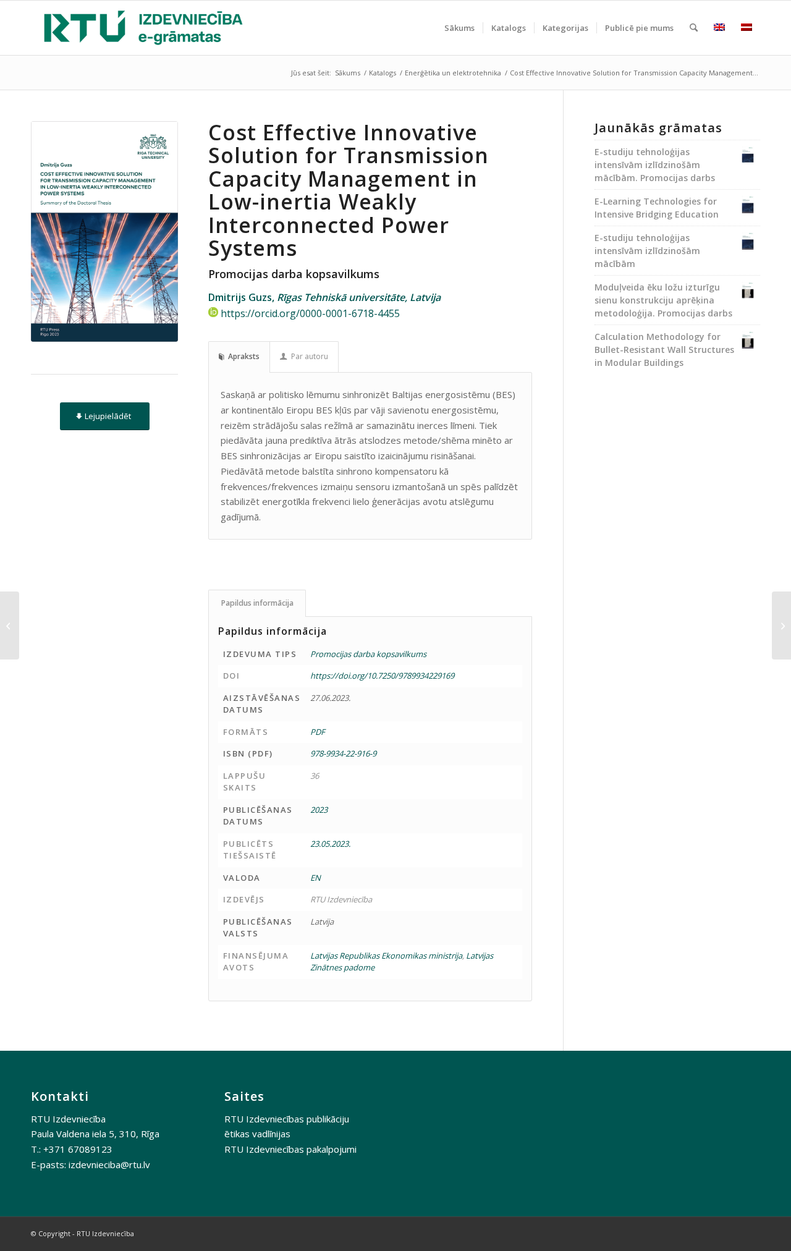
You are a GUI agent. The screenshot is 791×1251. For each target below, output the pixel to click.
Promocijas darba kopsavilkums (368, 653)
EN (315, 877)
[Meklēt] (694, 28)
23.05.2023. (330, 843)
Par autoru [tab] (309, 356)
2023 (319, 809)
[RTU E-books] (143, 28)
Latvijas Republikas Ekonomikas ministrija (386, 955)
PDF (317, 731)
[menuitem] (459, 28)
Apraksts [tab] (244, 356)
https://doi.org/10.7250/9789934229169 (382, 675)
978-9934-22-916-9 (343, 753)
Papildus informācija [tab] (257, 603)
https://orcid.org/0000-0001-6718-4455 (310, 313)
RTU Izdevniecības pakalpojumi (290, 1149)
